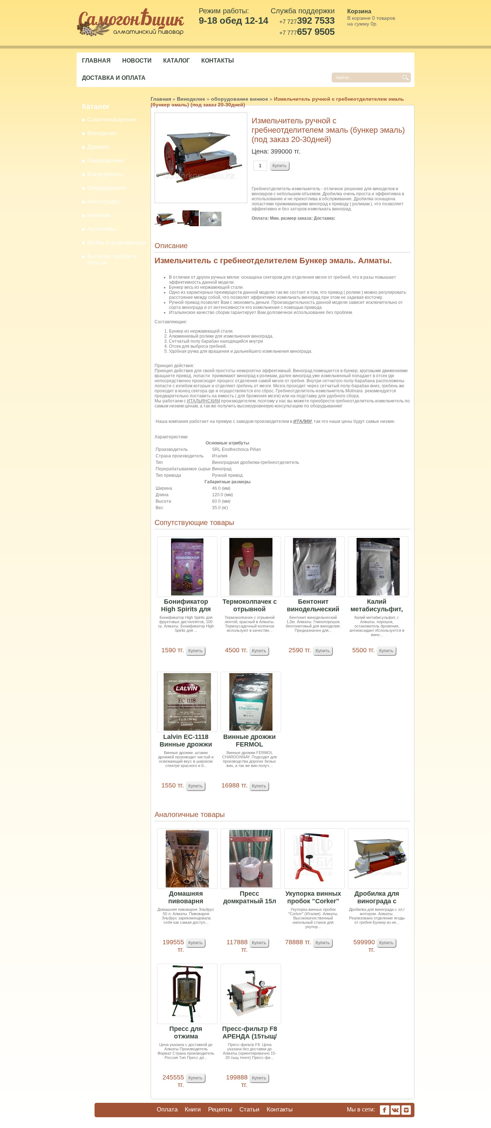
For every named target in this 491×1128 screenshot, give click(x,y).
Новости (137, 61)
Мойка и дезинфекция (116, 242)
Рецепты (220, 1109)
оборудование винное (239, 99)
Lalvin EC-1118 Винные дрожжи (186, 740)
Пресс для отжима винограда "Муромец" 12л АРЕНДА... (186, 1033)
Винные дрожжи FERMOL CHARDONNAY (249, 741)
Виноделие (102, 133)
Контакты (217, 61)
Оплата (167, 1109)
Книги (193, 1109)
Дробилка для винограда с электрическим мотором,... (377, 897)
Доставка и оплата (114, 78)
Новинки (98, 215)
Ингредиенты (105, 174)
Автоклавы (102, 229)
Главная (96, 61)
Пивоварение (105, 160)
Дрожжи (98, 147)
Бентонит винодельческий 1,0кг (313, 605)
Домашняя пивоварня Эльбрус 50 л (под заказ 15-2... (186, 897)
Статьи (249, 1109)
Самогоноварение (112, 120)
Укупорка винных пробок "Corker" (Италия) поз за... (313, 897)
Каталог (176, 61)
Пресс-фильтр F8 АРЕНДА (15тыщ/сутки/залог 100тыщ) (249, 1033)
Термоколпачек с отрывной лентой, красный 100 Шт (249, 605)
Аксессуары (103, 201)
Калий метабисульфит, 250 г (376, 605)
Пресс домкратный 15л (249, 897)
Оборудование (107, 188)
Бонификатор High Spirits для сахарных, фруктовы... (186, 605)
